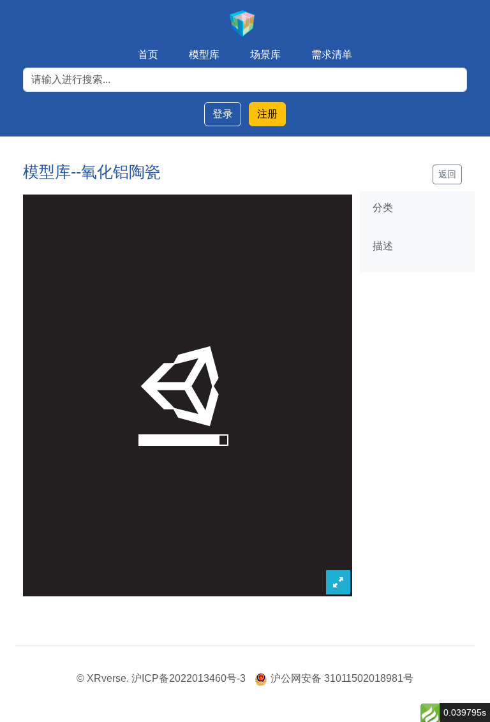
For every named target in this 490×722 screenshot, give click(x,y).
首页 (148, 54)
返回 (447, 174)
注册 (267, 113)
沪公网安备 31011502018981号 (342, 678)
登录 (222, 113)
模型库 (204, 54)
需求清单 (331, 54)
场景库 (265, 54)
